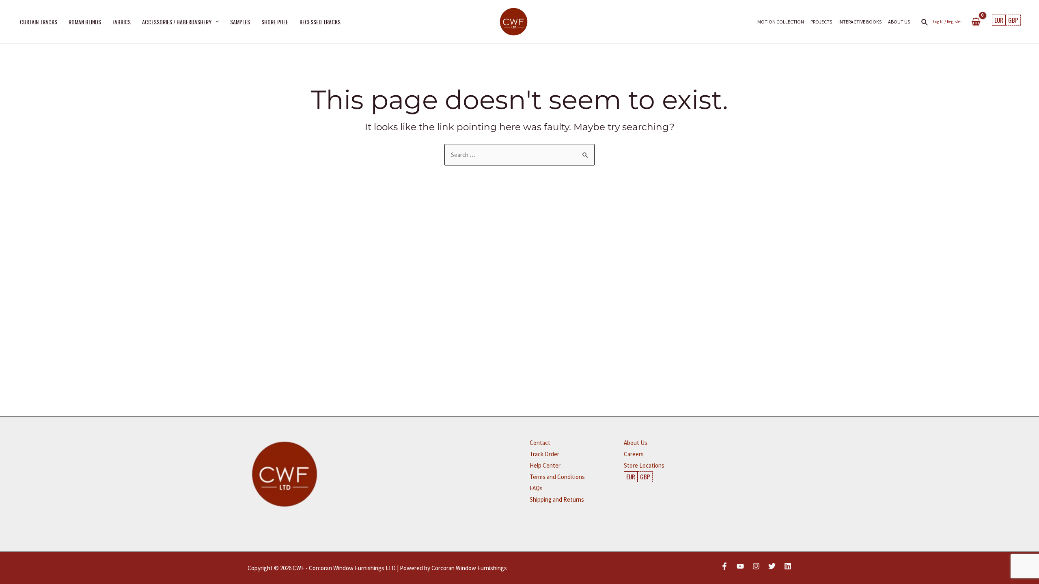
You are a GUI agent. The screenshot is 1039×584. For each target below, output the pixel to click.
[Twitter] (772, 566)
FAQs (536, 488)
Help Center (545, 465)
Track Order (544, 454)
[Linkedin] (787, 566)
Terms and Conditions (557, 477)
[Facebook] (724, 566)
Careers (634, 454)
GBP (1013, 19)
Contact (540, 443)
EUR (998, 19)
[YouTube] (740, 566)
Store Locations (644, 465)
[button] (215, 21)
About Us (635, 443)
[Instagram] (756, 566)
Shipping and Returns (557, 499)
